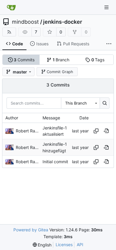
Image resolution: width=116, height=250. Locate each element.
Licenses (64, 244)
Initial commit (55, 161)
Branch (61, 59)
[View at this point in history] (106, 130)
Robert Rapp (28, 130)
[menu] (42, 244)
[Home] (11, 7)
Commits (24, 59)
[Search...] (104, 103)
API (80, 244)
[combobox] (80, 103)
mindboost (25, 22)
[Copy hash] (96, 130)
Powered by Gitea (30, 229)
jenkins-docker (62, 22)
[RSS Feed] (9, 32)
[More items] (109, 44)
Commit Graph (60, 71)
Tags (98, 59)
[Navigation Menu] (107, 7)
